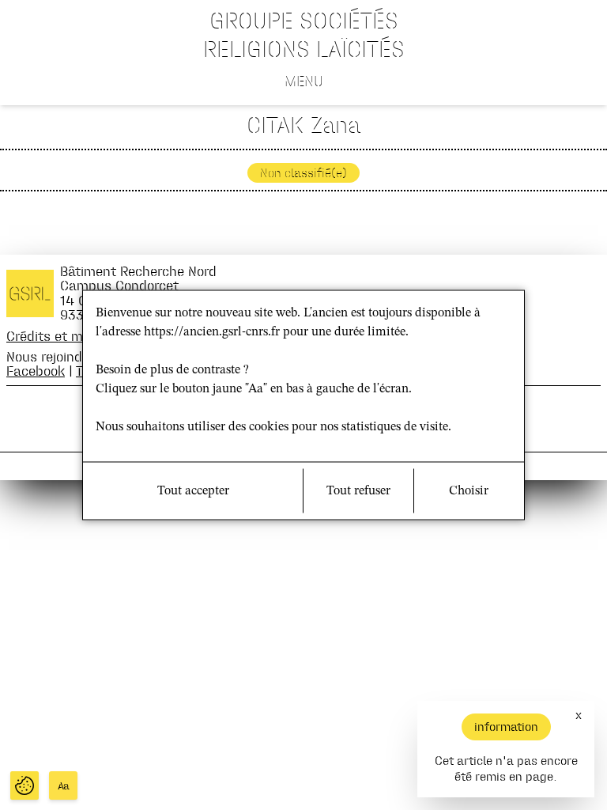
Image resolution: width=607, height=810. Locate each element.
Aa (64, 786)
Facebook (35, 370)
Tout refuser (358, 491)
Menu (304, 80)
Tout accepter (193, 491)
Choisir (468, 491)
